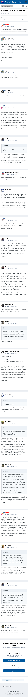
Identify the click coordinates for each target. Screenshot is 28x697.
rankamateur (9, 139)
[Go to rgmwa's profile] (2, 71)
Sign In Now (14, 671)
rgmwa (7, 71)
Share (7, 680)
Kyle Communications (12, 172)
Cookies (17, 691)
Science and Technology (17, 19)
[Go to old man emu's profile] (2, 39)
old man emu (9, 38)
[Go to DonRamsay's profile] (2, 267)
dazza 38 (8, 464)
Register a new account (14, 660)
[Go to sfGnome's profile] (2, 422)
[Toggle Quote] (3, 145)
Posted (11, 26)
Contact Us (11, 691)
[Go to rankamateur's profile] (2, 139)
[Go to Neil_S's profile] (2, 322)
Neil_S (7, 321)
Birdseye (8, 189)
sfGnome (8, 421)
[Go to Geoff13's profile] (2, 91)
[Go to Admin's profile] (2, 25)
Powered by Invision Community (14, 694)
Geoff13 (7, 91)
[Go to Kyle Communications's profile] (2, 173)
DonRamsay (9, 267)
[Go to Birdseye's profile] (2, 190)
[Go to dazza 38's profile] (2, 465)
